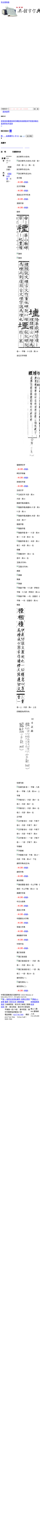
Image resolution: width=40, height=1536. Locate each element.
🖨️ (21, 136)
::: (1, 126)
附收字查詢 (8, 124)
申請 (26, 182)
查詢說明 (6, 112)
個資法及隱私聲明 (13, 999)
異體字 (10, 136)
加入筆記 (29, 136)
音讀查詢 (24, 121)
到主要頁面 (5, 2)
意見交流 (12, 1002)
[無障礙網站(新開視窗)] (35, 1004)
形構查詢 (18, 121)
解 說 (4, 136)
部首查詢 (4, 121)
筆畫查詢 (11, 121)
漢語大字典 (8, 176)
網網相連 (20, 1002)
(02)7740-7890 (18, 1014)
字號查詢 (31, 121)
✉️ (24, 136)
